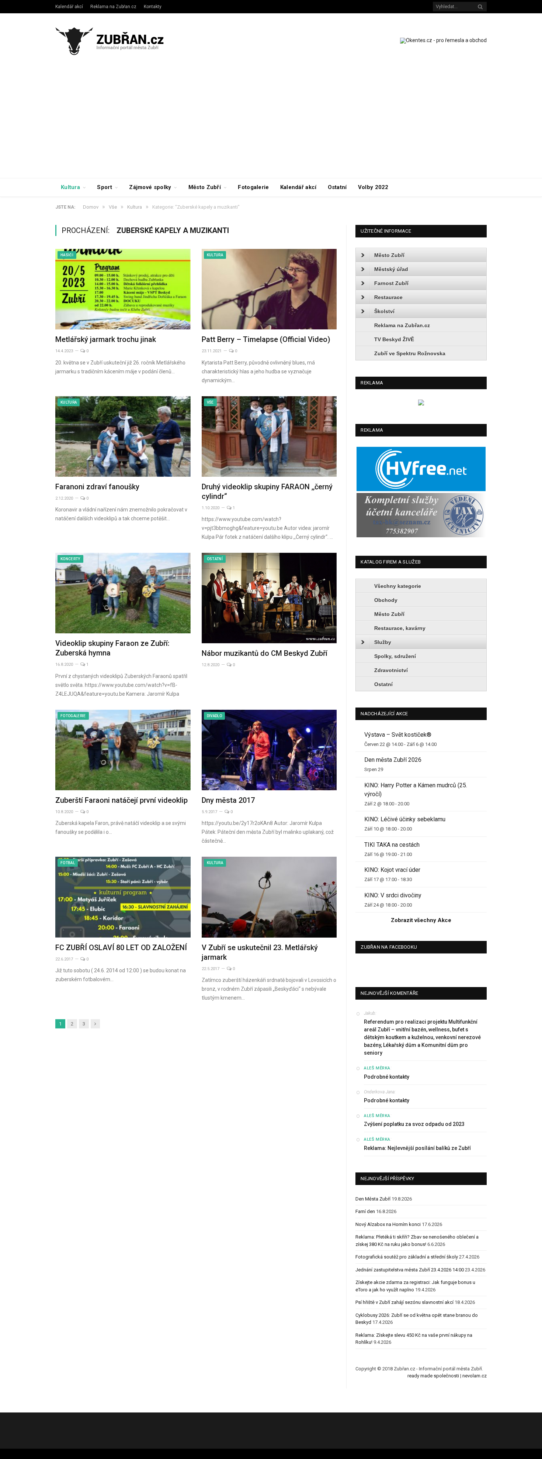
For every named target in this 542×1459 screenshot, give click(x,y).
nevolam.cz (474, 1375)
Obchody (385, 600)
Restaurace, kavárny (399, 628)
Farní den (365, 1211)
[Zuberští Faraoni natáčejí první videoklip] (123, 750)
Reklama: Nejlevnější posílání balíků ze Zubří (417, 1148)
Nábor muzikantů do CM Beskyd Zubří (264, 653)
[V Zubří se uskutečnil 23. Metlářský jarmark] (269, 897)
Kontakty (152, 6)
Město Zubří (204, 187)
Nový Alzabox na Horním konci (388, 1224)
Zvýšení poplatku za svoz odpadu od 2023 (414, 1124)
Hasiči (66, 255)
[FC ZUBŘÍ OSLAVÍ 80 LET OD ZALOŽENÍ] (123, 897)
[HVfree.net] (421, 489)
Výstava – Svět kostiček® (397, 734)
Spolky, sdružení (395, 656)
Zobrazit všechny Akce (421, 920)
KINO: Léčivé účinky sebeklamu (404, 819)
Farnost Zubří (391, 283)
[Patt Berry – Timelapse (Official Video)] (269, 289)
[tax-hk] (421, 535)
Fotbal (67, 863)
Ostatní (337, 187)
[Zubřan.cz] (117, 40)
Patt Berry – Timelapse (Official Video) (266, 339)
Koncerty (70, 559)
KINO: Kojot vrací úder (392, 869)
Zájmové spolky (150, 187)
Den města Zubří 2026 (392, 759)
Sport (104, 187)
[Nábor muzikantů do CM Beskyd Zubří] (269, 598)
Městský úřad (391, 269)
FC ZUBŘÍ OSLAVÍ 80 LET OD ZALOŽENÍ (121, 947)
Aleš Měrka (377, 1068)
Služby (382, 642)
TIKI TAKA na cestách (392, 844)
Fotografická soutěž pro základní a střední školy (406, 1257)
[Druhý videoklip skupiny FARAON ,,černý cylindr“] (269, 436)
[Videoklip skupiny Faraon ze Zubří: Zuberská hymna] (123, 593)
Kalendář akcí (69, 6)
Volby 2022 (373, 187)
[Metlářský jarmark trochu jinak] (123, 289)
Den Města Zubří (372, 1199)
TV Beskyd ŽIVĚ (394, 339)
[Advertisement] (271, 122)
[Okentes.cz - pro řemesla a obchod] (421, 404)
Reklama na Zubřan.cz (113, 6)
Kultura (70, 187)
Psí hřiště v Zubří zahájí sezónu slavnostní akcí (404, 1302)
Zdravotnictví (391, 670)
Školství (384, 311)
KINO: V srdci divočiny (392, 895)
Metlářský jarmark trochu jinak (105, 339)
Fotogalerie (253, 187)
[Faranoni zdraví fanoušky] (123, 436)
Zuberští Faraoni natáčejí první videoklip (121, 800)
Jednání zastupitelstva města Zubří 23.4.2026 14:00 (409, 1270)
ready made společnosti (433, 1375)
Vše (210, 402)
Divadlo (214, 716)
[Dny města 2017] (269, 750)
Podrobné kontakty (386, 1077)
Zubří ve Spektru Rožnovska (409, 353)
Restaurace (388, 297)
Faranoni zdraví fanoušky (97, 486)
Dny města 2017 (228, 800)
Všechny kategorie (397, 586)
